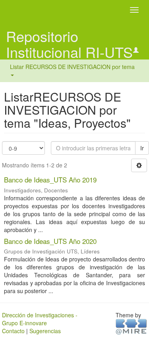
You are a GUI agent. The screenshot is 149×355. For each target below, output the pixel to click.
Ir (142, 148)
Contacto (13, 331)
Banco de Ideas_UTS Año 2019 (50, 179)
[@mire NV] (131, 326)
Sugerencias (45, 331)
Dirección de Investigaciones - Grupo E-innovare (39, 319)
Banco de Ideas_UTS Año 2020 (50, 241)
